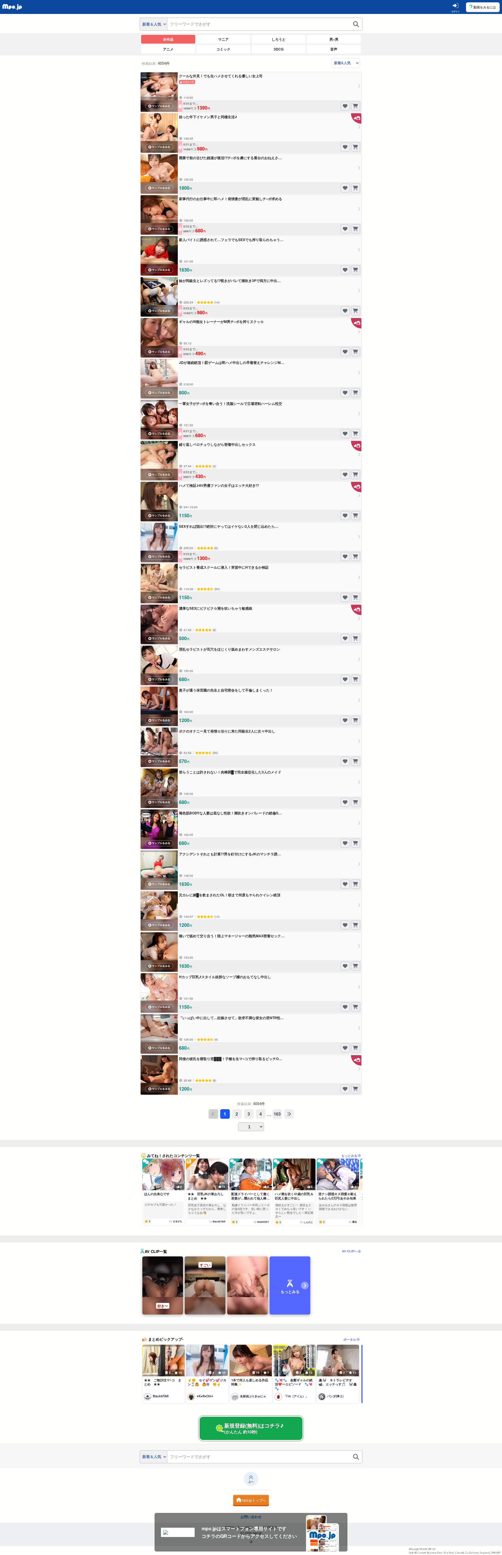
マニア (223, 39)
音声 (333, 49)
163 (277, 1114)
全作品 (168, 39)
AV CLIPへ (349, 1251)
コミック (223, 49)
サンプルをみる (161, 106)
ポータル (349, 1339)
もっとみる (349, 1155)
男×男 (333, 39)
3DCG (279, 49)
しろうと (279, 39)
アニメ (168, 49)
